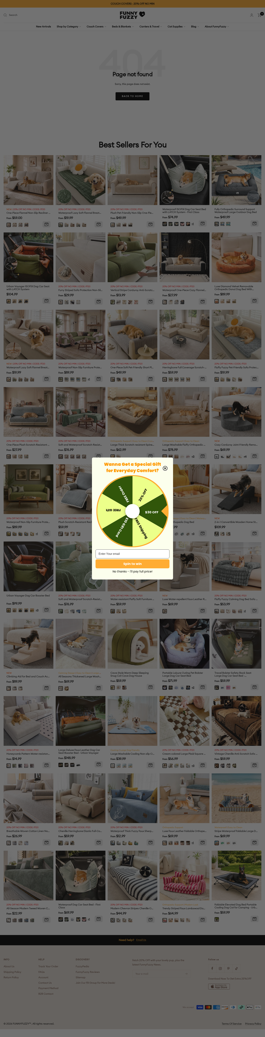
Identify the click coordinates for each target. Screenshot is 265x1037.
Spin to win (132, 563)
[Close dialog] (165, 468)
